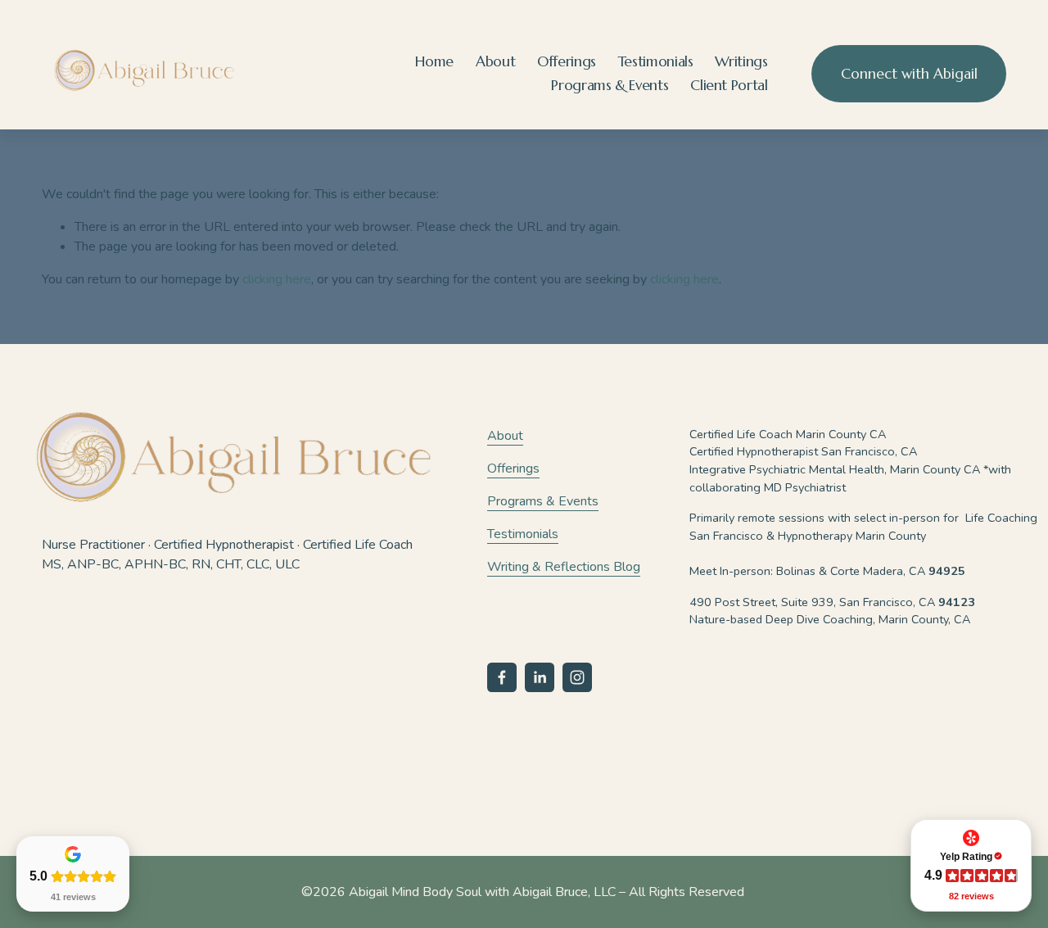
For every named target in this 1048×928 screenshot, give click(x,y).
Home (434, 61)
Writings (741, 61)
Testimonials (655, 61)
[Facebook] (502, 677)
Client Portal (728, 85)
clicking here (276, 279)
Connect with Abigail (909, 74)
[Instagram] (577, 677)
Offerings (566, 61)
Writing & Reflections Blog (563, 567)
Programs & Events (609, 85)
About (495, 61)
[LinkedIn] (539, 677)
